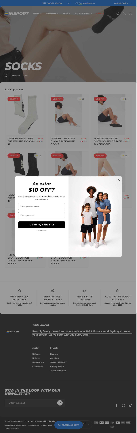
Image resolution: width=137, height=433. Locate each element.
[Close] (118, 179)
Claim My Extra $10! (41, 224)
